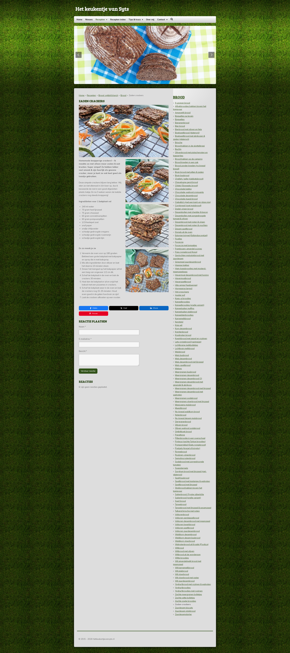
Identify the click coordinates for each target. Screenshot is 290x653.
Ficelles (178, 239)
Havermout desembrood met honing (192, 275)
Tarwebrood (180, 504)
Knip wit (178, 325)
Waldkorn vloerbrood (185, 541)
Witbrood (179, 548)
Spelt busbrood (182, 478)
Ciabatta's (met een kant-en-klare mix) (193, 202)
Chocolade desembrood (186, 195)
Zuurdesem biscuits (184, 607)
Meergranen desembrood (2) (188, 378)
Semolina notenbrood (185, 458)
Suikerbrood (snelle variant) (188, 497)
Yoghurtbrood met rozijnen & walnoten (193, 584)
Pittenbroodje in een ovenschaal (190, 438)
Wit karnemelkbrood (184, 567)
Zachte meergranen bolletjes (188, 594)
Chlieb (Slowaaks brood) (186, 185)
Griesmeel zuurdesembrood (188, 262)
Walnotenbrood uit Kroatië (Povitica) (191, 544)
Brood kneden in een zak (186, 162)
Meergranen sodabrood (186, 398)
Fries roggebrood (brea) (186, 252)
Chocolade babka (183, 189)
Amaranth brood (182, 112)
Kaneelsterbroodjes (184, 315)
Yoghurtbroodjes (183, 587)
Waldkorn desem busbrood (187, 538)
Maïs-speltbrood (182, 365)
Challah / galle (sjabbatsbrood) (189, 179)
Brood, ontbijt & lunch (108, 95)
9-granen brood (182, 103)
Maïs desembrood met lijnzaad (189, 362)
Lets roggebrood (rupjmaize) (188, 342)
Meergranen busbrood (185, 372)
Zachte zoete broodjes (185, 601)
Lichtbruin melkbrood (185, 348)
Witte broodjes (182, 558)
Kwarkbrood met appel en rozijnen (191, 338)
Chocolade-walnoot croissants (189, 192)
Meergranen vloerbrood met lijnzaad (192, 401)
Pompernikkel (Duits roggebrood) (190, 445)
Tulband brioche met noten (187, 511)
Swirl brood (180, 501)
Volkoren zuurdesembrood (187, 531)
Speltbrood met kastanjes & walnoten (192, 481)
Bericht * (83, 351)
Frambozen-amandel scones (188, 248)
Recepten (91, 95)
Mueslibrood (181, 408)
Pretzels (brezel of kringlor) (187, 448)
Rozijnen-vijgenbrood (185, 455)
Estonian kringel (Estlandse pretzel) (191, 235)
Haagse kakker (182, 265)
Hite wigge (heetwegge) (186, 285)
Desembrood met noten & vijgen (190, 222)
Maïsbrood (180, 352)
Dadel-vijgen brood (184, 209)
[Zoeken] (172, 19)
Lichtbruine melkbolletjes (186, 345)
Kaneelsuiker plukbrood (186, 311)
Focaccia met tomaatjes (186, 245)
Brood (123, 95)
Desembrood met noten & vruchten (191, 225)
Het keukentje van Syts (102, 8)
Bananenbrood (182, 122)
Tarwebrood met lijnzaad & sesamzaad (193, 507)
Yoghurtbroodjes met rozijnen (189, 591)
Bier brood (180, 126)
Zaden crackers (136, 95)
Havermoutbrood (183, 278)
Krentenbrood (181, 332)
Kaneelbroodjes (182, 302)
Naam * (82, 326)
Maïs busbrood (182, 355)
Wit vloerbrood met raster (187, 577)
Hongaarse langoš (183, 288)
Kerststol (179, 322)
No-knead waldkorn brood (187, 411)
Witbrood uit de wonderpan (188, 554)
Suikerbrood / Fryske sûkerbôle (189, 494)
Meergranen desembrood (187, 375)
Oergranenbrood (183, 421)
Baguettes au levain (184, 116)
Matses (178, 368)
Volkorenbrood (182, 514)
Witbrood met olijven (184, 551)
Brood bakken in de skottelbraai (190, 146)
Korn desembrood (183, 328)
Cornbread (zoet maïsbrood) (188, 205)
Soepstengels (181, 468)
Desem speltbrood (183, 229)
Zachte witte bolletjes (185, 597)
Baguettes (180, 119)
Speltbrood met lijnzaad (186, 484)
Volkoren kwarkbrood (185, 524)
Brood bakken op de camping (188, 159)
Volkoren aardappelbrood (187, 518)
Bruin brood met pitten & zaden (189, 172)
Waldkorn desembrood (186, 534)
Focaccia (179, 242)
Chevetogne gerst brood (186, 182)
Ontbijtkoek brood (183, 431)
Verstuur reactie (88, 371)
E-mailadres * (85, 339)
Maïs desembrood (183, 358)
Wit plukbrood (181, 571)
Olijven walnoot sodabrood (187, 428)
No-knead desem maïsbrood (188, 418)
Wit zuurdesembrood (185, 581)
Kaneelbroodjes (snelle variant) (189, 305)
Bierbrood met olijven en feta (188, 129)
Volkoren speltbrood (184, 528)
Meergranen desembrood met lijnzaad (193, 388)
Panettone (180, 435)
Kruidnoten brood (183, 335)
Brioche (178, 142)
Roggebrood (181, 451)
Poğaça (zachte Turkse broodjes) (190, 441)
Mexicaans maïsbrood (185, 405)
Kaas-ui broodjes (183, 298)
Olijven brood (181, 425)
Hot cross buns (182, 292)
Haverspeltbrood (183, 281)
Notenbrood (180, 415)
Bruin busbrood (182, 175)
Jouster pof (180, 295)
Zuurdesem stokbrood (185, 611)
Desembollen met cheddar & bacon (191, 212)
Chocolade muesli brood (186, 199)
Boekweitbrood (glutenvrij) (187, 132)
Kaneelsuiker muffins (184, 308)
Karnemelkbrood (183, 318)
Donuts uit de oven (183, 232)
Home (81, 95)
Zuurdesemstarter (183, 614)
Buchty (178, 149)
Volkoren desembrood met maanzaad (192, 521)
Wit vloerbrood (182, 574)
